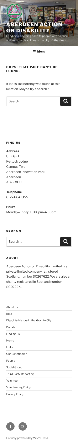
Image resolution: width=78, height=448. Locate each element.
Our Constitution (16, 353)
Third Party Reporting (20, 374)
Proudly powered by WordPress (27, 438)
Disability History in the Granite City (28, 320)
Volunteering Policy (18, 387)
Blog (9, 313)
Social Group (14, 367)
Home (10, 340)
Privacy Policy (15, 394)
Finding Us (13, 333)
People (10, 360)
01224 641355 (17, 197)
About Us (12, 307)
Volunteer (12, 380)
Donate (11, 327)
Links (9, 347)
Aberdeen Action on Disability (34, 27)
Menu (41, 51)
